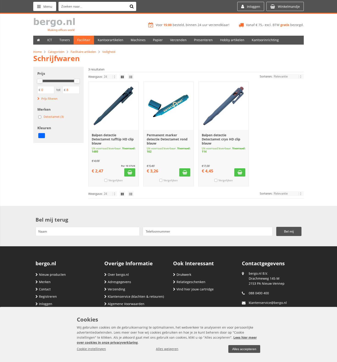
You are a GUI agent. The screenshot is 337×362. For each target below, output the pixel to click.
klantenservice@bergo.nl (268, 302)
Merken (45, 282)
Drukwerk (184, 274)
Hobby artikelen (232, 40)
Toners (64, 40)
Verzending (116, 289)
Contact (45, 289)
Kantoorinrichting (265, 40)
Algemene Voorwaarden (126, 304)
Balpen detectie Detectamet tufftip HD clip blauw (113, 139)
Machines (138, 40)
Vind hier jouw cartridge (195, 289)
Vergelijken (115, 180)
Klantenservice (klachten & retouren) (136, 296)
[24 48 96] (110, 77)
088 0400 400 (259, 293)
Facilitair (83, 40)
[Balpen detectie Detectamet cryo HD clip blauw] (224, 106)
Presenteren (203, 40)
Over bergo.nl (118, 274)
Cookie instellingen (91, 349)
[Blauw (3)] (41, 135)
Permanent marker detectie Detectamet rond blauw (167, 139)
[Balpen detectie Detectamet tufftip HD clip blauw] (113, 106)
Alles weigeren (167, 349)
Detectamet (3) (54, 117)
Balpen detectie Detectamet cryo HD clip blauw (221, 139)
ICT (49, 40)
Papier (158, 40)
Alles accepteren (244, 349)
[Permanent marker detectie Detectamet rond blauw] (168, 106)
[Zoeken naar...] (131, 6)
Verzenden (178, 40)
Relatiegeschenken (191, 282)
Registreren (48, 296)
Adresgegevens (119, 282)
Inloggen (45, 304)
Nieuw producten (52, 274)
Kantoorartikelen (110, 40)
